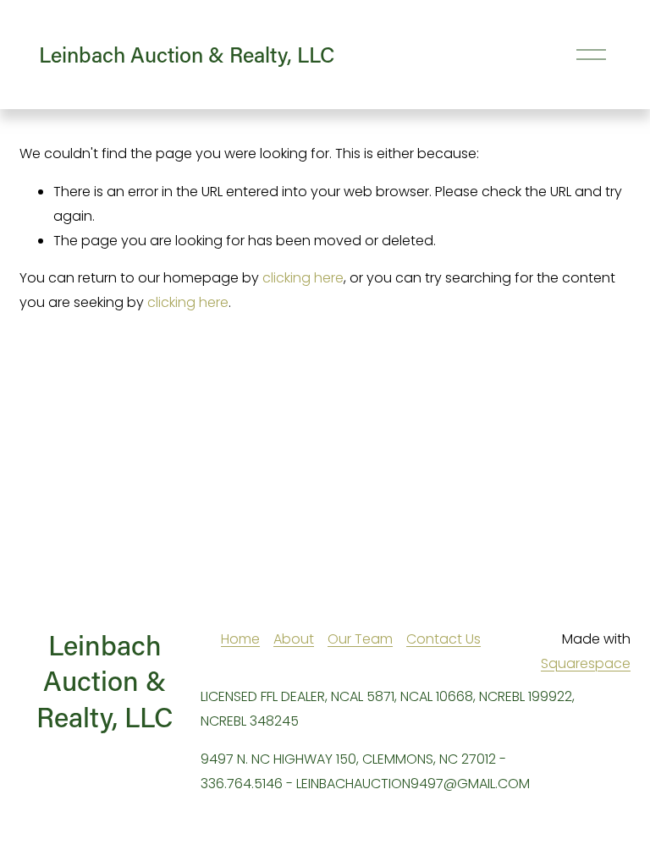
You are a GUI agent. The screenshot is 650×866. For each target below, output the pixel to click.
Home (240, 639)
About (293, 639)
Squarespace (586, 663)
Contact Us (443, 639)
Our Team (360, 639)
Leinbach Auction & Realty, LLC (186, 55)
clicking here (303, 278)
